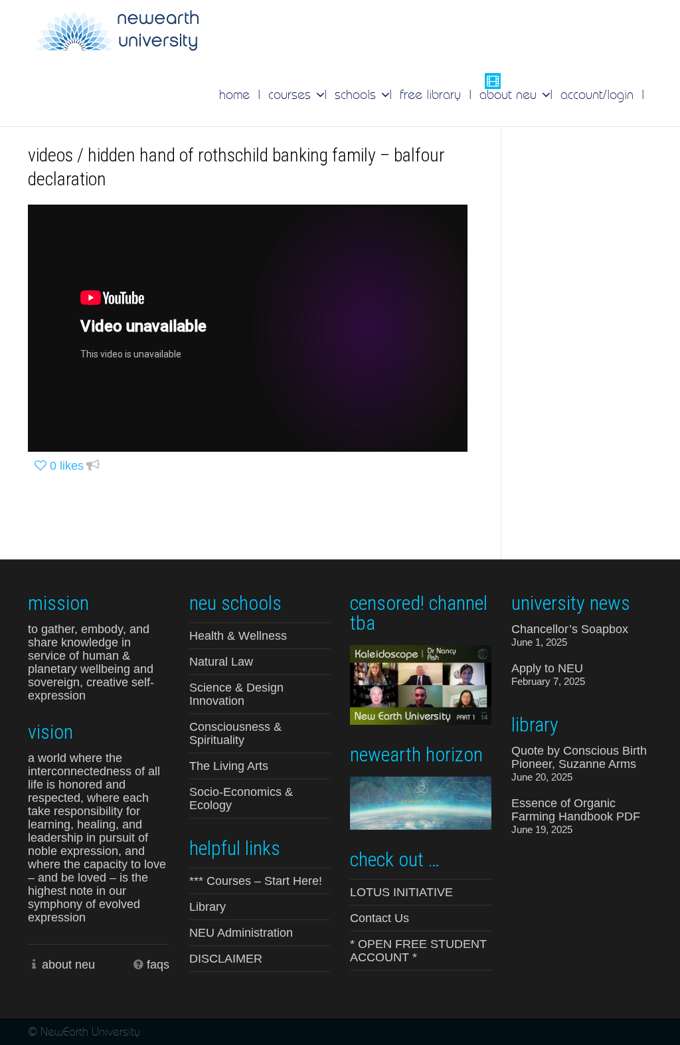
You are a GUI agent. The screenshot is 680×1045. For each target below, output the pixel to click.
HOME (234, 94)
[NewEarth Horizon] (420, 802)
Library (207, 906)
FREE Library (430, 94)
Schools (357, 94)
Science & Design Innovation (236, 694)
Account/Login (597, 94)
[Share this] (93, 466)
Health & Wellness (238, 635)
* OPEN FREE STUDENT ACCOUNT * (418, 950)
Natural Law (221, 661)
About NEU (510, 94)
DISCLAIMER (225, 958)
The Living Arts (228, 766)
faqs (158, 964)
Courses (291, 94)
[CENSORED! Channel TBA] (420, 683)
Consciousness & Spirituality (235, 733)
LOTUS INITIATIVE (401, 892)
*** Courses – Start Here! (255, 881)
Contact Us (379, 918)
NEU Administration (241, 932)
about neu (68, 964)
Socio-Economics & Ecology (241, 798)
